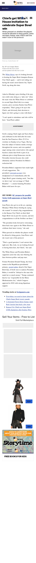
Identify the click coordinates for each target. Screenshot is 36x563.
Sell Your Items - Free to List (18, 317)
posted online (13, 267)
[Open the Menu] (3, 2)
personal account (16, 173)
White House (10, 74)
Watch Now (30, 3)
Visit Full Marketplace (25, 320)
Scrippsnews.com (23, 292)
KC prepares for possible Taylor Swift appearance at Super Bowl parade (16, 198)
